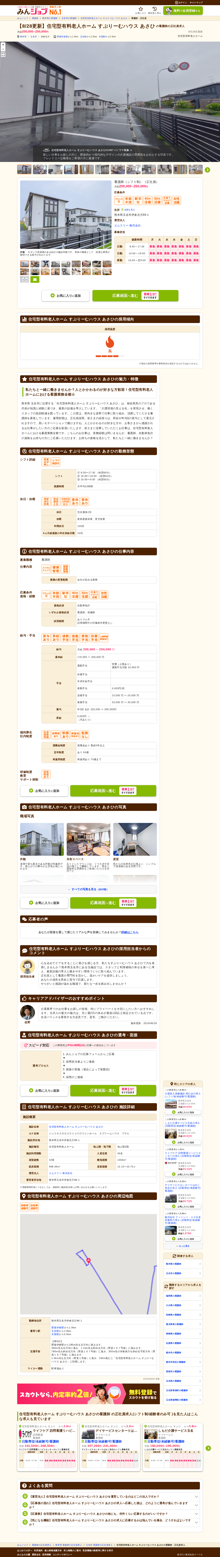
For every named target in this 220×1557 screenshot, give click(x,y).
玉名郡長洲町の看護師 (177, 1390)
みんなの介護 (23, 1555)
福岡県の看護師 (173, 1296)
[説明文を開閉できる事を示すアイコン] (132, 150)
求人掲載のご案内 (72, 1550)
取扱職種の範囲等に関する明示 (98, 1550)
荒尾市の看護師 (173, 1371)
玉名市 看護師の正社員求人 (99, 1545)
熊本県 (23, 37)
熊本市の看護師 (173, 1353)
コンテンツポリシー (62, 1555)
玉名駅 (83, 37)
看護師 (35, 18)
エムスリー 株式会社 (127, 225)
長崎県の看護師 (173, 1334)
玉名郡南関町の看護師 (177, 1400)
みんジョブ (22, 18)
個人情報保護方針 (53, 1550)
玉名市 (33, 37)
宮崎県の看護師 (173, 1315)
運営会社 (36, 1555)
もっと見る (184, 1246)
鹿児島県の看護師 (174, 1324)
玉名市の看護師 (69, 18)
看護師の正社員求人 (42, 1545)
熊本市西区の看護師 (176, 1362)
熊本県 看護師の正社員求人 (68, 1545)
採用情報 (46, 1555)
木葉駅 (102, 37)
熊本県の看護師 (49, 18)
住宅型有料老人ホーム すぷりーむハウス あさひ (104, 18)
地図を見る (129, 210)
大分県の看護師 (173, 1305)
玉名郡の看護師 (173, 1381)
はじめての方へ (24, 1550)
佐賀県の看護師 (173, 1343)
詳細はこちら (130, 932)
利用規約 (38, 1550)
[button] (88, 1261)
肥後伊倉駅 (62, 37)
